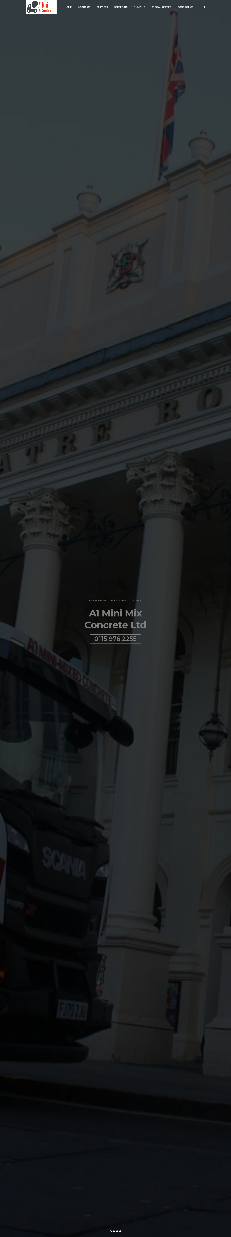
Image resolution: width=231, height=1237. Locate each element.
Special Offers (161, 7)
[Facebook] (203, 7)
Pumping (139, 7)
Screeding (121, 7)
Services (102, 7)
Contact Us (185, 7)
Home (68, 7)
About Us (84, 7)
